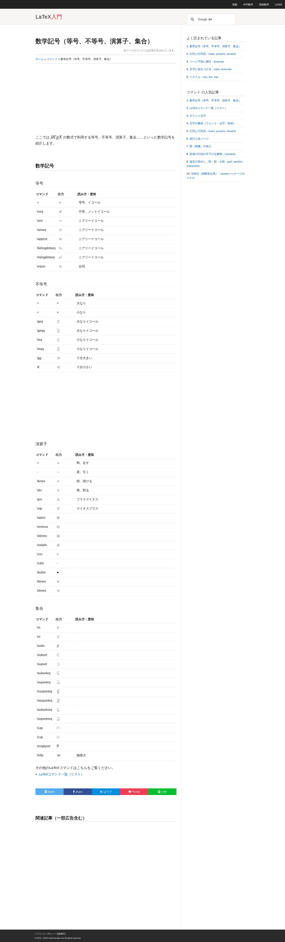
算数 (234, 4)
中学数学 (248, 4)
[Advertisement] (106, 97)
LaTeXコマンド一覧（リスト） (61, 774)
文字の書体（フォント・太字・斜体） (213, 123)
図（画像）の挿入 (200, 146)
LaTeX (278, 4)
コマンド (52, 59)
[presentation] (56, 137)
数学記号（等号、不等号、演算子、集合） (94, 41)
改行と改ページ (199, 138)
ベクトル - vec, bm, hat (204, 76)
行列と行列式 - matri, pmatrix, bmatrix (213, 53)
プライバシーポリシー (45, 934)
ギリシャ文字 (198, 115)
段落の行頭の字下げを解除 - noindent (212, 154)
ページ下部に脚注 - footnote (207, 61)
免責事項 (61, 934)
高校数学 (264, 4)
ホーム (39, 59)
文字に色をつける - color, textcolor (211, 69)
